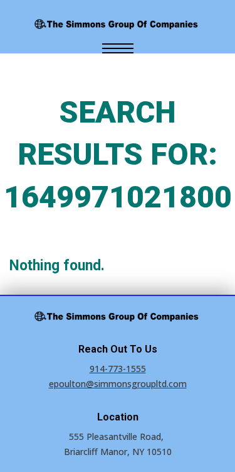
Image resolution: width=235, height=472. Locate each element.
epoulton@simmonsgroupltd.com (118, 384)
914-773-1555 (118, 369)
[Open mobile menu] (117, 48)
